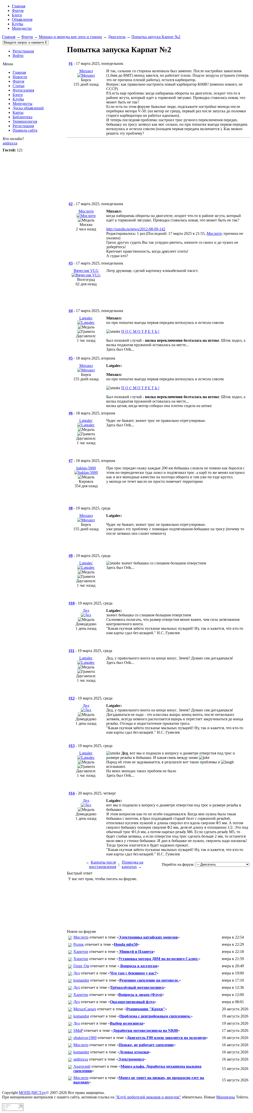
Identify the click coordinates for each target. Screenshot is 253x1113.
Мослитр (86, 211)
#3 (71, 263)
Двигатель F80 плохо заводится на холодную (166, 1038)
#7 (71, 461)
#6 (71, 413)
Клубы (17, 24)
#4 (71, 311)
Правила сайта (25, 130)
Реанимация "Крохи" (145, 1009)
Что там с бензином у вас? (133, 973)
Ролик (78, 944)
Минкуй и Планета (135, 951)
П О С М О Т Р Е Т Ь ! (140, 331)
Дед (86, 610)
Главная (8, 37)
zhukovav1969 (85, 1038)
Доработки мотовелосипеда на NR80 (145, 1030)
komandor (81, 980)
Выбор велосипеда (126, 1023)
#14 (72, 793)
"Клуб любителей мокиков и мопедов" (148, 1097)
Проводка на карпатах (132, 864)
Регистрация (23, 51)
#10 (72, 603)
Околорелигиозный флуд (132, 1002)
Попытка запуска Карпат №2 (155, 37)
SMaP (78, 1030)
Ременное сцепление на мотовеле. (149, 980)
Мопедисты (22, 28)
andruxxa (10, 143)
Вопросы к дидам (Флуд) (140, 994)
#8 (71, 508)
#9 (71, 556)
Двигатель (117, 37)
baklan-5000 (86, 468)
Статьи (18, 86)
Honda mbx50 (126, 944)
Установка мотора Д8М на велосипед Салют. (158, 959)
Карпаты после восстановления (102, 864)
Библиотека (22, 117)
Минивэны (225, 1097)
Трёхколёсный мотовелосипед (137, 987)
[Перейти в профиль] (86, 75)
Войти (18, 55)
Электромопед (131, 1059)
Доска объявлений (28, 108)
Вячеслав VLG (86, 270)
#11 (71, 651)
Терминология (25, 121)
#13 (72, 746)
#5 (71, 358)
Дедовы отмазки (134, 1052)
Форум (17, 10)
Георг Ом (81, 966)
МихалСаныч (84, 1009)
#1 (71, 63)
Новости (20, 77)
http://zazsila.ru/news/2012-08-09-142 (135, 229)
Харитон (80, 951)
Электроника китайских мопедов (148, 937)
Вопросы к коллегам (138, 966)
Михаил (86, 71)
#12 (72, 698)
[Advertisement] (159, 175)
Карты (18, 112)
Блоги (17, 15)
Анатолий (81, 1066)
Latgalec (86, 318)
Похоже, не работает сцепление (146, 1045)
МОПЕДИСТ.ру (32, 1092)
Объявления (22, 19)
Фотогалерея (23, 90)
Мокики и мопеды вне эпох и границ (70, 37)
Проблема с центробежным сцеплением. (155, 1016)
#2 (71, 204)
